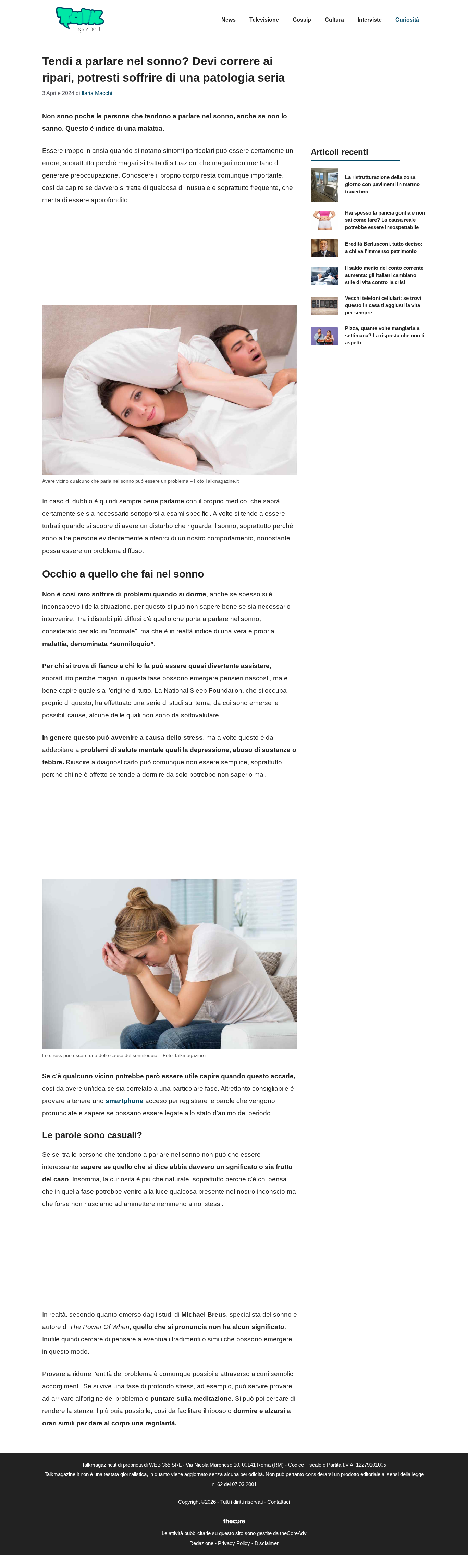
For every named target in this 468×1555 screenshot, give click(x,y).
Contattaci (278, 1502)
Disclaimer (267, 1543)
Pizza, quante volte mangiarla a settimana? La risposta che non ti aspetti (384, 335)
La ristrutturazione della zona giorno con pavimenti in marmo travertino (382, 184)
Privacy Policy (234, 1543)
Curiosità (407, 20)
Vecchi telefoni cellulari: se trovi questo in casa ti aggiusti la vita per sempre (383, 305)
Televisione (264, 20)
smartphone (125, 1100)
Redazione (201, 1543)
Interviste (370, 20)
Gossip (302, 20)
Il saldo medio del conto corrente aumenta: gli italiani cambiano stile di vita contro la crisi (384, 275)
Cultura (334, 20)
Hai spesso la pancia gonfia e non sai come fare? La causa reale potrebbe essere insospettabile (385, 220)
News (228, 20)
